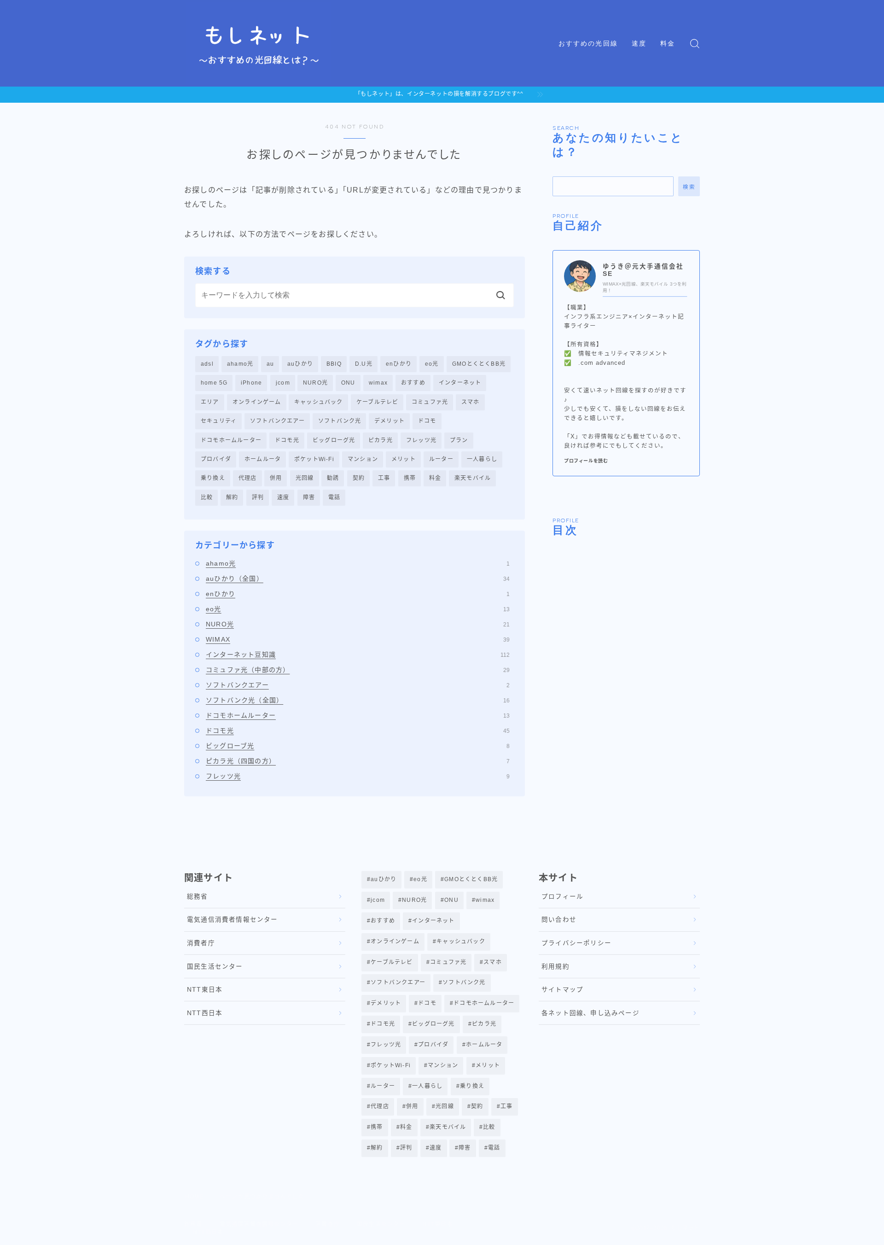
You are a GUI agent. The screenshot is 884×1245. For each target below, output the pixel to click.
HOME (194, 1196)
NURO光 (315, 383)
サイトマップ (562, 989)
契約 (359, 478)
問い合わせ (558, 919)
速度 (639, 43)
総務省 (197, 896)
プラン (459, 440)
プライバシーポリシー (576, 943)
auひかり (300, 364)
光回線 (305, 478)
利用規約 (555, 966)
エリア (210, 402)
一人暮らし (482, 459)
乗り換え (213, 478)
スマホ (470, 402)
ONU (348, 383)
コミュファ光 (430, 402)
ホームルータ (262, 459)
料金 (667, 43)
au (270, 364)
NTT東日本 (204, 989)
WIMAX (358, 639)
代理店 (247, 478)
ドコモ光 (287, 440)
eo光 (432, 364)
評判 (258, 497)
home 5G (214, 383)
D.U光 (363, 364)
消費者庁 (201, 943)
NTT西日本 (204, 1013)
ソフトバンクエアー (277, 421)
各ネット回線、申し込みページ (590, 1013)
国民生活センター (215, 966)
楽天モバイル (472, 478)
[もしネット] (258, 43)
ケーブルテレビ (377, 402)
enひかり (399, 364)
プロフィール (562, 896)
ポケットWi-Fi (314, 459)
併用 (276, 478)
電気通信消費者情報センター (232, 919)
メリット (403, 459)
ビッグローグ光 (334, 440)
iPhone (251, 383)
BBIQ (334, 364)
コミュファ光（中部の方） (358, 669)
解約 (232, 497)
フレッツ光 (421, 440)
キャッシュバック (318, 402)
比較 (207, 497)
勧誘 (333, 478)
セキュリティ (219, 421)
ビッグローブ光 (358, 745)
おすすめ (413, 383)
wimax (378, 383)
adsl (207, 364)
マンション (363, 459)
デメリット (389, 421)
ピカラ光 (380, 440)
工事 (384, 478)
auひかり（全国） (358, 578)
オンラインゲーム (257, 402)
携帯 (410, 478)
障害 (309, 497)
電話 (334, 497)
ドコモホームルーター (231, 440)
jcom (283, 383)
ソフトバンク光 (339, 421)
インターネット (460, 383)
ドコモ (427, 421)
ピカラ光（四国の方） (358, 761)
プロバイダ (216, 459)
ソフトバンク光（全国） (358, 700)
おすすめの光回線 (588, 43)
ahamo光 (240, 364)
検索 (689, 186)
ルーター (441, 459)
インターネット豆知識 (358, 654)
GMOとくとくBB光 (479, 364)
